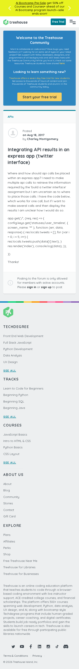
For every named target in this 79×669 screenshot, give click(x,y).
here (62, 63)
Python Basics (12, 447)
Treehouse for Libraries (19, 567)
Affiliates (9, 541)
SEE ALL (9, 370)
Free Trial (58, 21)
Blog (6, 490)
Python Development (17, 349)
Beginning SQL (13, 401)
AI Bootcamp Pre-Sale (31, 3)
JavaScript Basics (15, 434)
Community (11, 497)
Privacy (37, 655)
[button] (10, 8)
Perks (7, 548)
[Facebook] (31, 646)
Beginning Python (15, 395)
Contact (8, 510)
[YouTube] (22, 646)
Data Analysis (12, 355)
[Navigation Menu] (73, 22)
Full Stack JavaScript (17, 342)
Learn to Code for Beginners (23, 388)
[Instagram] (48, 646)
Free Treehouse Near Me (20, 561)
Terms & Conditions (15, 655)
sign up (46, 287)
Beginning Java (14, 408)
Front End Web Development (23, 336)
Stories (8, 503)
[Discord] (66, 646)
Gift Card (9, 516)
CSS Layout (11, 454)
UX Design (10, 362)
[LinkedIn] (39, 646)
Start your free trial (40, 97)
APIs (11, 116)
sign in (31, 287)
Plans (6, 535)
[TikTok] (57, 646)
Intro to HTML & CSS (17, 441)
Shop (7, 554)
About (7, 484)
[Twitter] (13, 646)
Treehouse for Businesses (21, 574)
